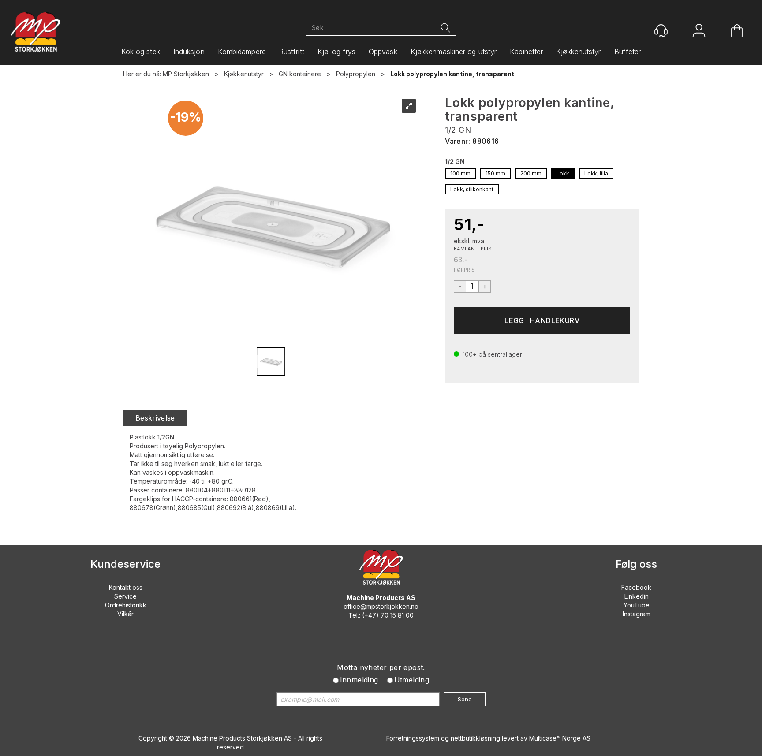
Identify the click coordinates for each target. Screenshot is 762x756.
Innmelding (359, 679)
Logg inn (699, 32)
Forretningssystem (412, 738)
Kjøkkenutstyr (578, 51)
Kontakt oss (125, 587)
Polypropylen (355, 74)
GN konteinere (300, 74)
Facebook (636, 587)
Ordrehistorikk (125, 605)
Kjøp (542, 320)
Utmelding (412, 679)
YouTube (637, 605)
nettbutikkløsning (475, 738)
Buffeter (627, 51)
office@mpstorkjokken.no (381, 606)
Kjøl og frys (336, 51)
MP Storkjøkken (186, 74)
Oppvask (383, 51)
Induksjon (189, 51)
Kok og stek (140, 51)
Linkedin (636, 596)
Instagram (636, 614)
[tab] (155, 418)
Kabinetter (526, 51)
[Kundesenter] (661, 31)
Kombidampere (242, 51)
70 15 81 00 (397, 615)
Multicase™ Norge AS (559, 738)
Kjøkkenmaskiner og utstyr (454, 51)
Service (125, 596)
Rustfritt (291, 51)
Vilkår (125, 614)
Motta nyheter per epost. (381, 667)
